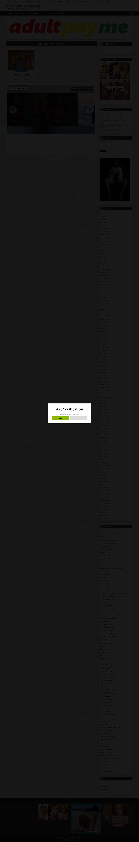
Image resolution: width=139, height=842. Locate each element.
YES (60, 418)
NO (78, 418)
